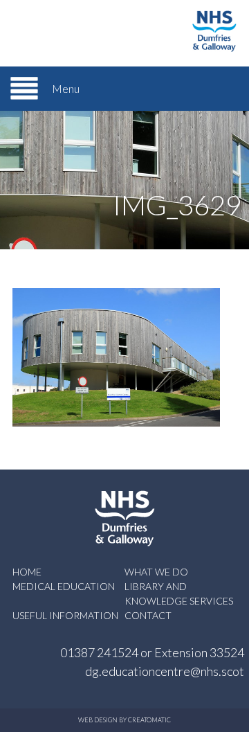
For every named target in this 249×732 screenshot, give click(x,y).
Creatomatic (149, 720)
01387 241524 (99, 652)
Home (27, 572)
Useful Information (65, 615)
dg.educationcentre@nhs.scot (164, 671)
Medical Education (63, 586)
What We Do (156, 572)
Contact (148, 615)
